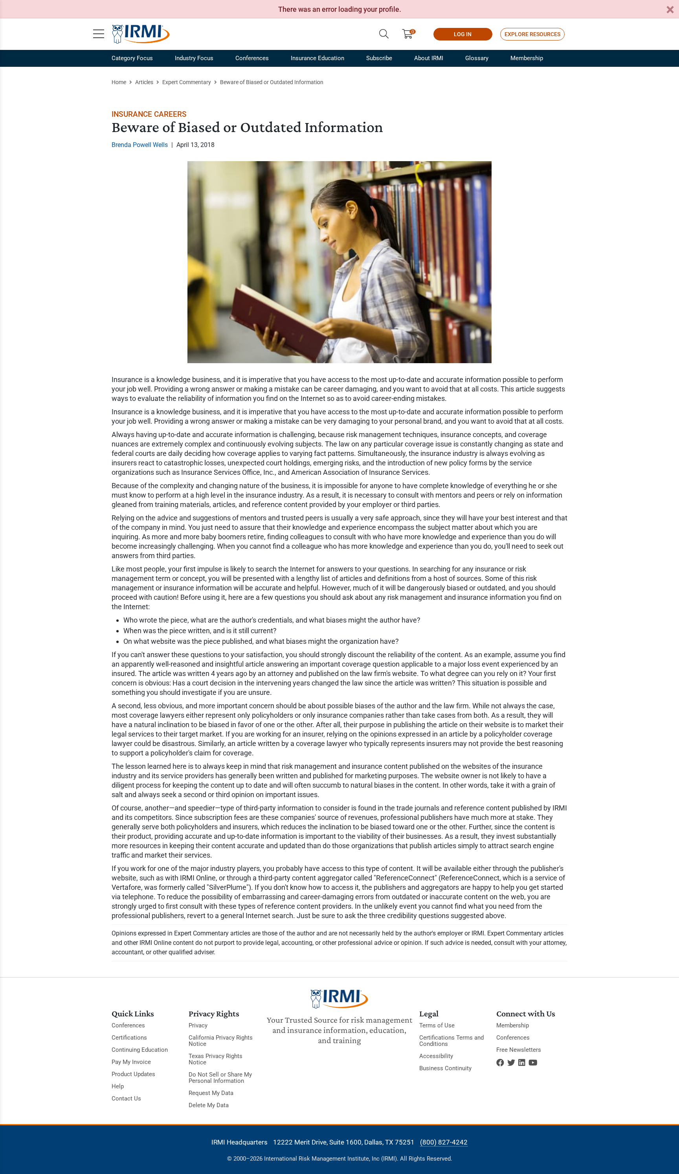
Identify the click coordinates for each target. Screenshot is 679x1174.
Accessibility (436, 1056)
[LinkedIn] (521, 1062)
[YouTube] (533, 1062)
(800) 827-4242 (444, 1142)
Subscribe (379, 58)
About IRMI (428, 58)
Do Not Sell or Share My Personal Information (220, 1077)
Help (118, 1086)
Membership (526, 58)
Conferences (252, 58)
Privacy (198, 1025)
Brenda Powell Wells (140, 145)
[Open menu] (98, 34)
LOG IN (463, 34)
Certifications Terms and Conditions (451, 1040)
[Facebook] (500, 1062)
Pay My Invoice (131, 1062)
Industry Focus (194, 58)
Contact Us (126, 1098)
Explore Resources (532, 34)
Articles (144, 82)
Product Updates (133, 1074)
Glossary (476, 58)
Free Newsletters (518, 1049)
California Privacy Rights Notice (221, 1040)
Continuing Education (140, 1049)
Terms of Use (437, 1025)
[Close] (670, 10)
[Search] (383, 34)
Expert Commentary (186, 82)
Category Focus (132, 58)
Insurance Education (317, 58)
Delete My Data (209, 1105)
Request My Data (211, 1093)
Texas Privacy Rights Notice (215, 1059)
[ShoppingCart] (410, 34)
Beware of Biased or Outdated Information (271, 82)
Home (119, 82)
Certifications (129, 1037)
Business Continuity (445, 1068)
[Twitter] (511, 1062)
